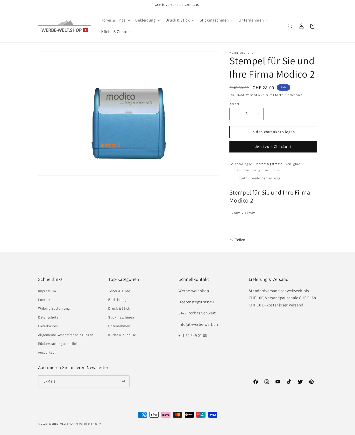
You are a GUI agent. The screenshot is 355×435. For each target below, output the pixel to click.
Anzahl (234, 104)
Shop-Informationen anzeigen (258, 178)
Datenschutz (48, 317)
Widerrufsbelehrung (54, 308)
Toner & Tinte (119, 291)
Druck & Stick (119, 308)
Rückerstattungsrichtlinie (58, 343)
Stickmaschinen (121, 317)
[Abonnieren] (123, 381)
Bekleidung (117, 299)
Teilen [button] (240, 239)
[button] (115, 20)
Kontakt (44, 299)
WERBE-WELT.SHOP (61, 423)
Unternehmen (119, 326)
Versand (251, 95)
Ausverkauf (47, 352)
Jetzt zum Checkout (273, 146)
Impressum (47, 291)
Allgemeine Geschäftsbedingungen (66, 335)
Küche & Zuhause (122, 335)
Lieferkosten (48, 326)
